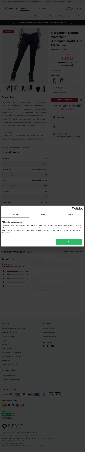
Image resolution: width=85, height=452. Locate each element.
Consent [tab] (15, 215)
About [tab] (70, 215)
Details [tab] (42, 215)
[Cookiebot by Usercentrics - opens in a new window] (73, 208)
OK (69, 242)
